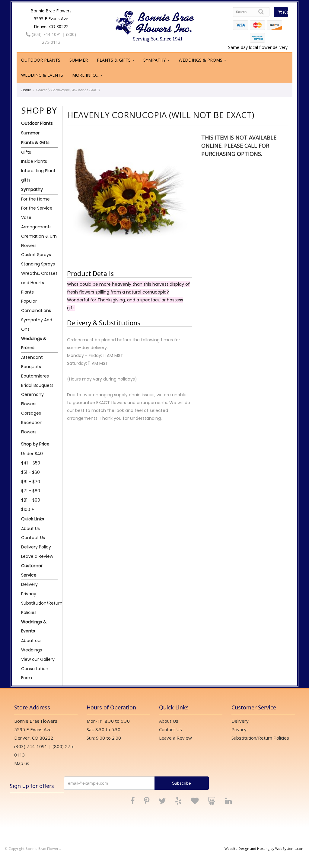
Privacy (28, 594)
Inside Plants (34, 161)
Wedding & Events (42, 75)
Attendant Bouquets (32, 362)
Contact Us (33, 538)
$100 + (27, 509)
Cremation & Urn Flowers (39, 241)
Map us (21, 763)
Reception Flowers (32, 427)
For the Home (35, 199)
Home (25, 90)
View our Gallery (38, 659)
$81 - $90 (30, 500)
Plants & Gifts (114, 60)
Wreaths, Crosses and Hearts (39, 278)
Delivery (29, 584)
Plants (27, 292)
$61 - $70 (30, 482)
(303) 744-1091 (45, 34)
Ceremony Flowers (32, 399)
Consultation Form (34, 673)
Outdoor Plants (40, 60)
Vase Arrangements (36, 222)
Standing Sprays (38, 264)
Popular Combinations (36, 305)
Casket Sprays (36, 255)
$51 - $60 (30, 472)
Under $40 (32, 454)
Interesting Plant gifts (38, 175)
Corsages (31, 413)
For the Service (37, 208)
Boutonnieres (35, 376)
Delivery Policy (36, 547)
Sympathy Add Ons (36, 324)
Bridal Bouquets (37, 385)
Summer (78, 60)
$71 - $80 (30, 491)
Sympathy (154, 60)
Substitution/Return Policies (39, 607)
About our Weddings (31, 645)
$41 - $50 (30, 463)
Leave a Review (37, 556)
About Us (30, 528)
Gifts (26, 152)
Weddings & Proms (200, 60)
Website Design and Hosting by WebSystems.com (264, 848)
